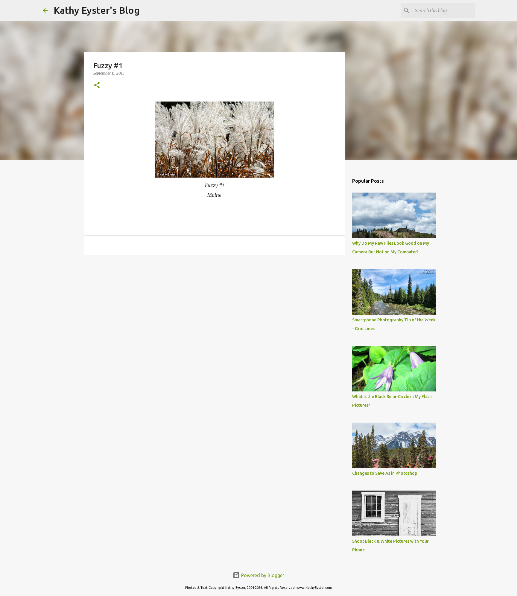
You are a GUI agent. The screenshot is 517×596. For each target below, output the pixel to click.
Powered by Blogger (262, 575)
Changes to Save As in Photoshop (384, 473)
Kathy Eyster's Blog (97, 10)
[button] (97, 85)
